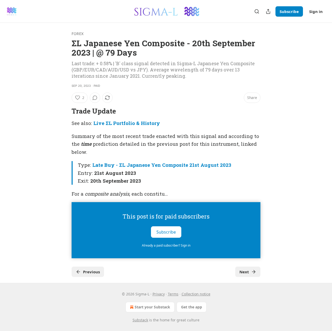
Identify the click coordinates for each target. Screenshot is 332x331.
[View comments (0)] (95, 97)
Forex (78, 33)
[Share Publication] (268, 11)
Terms (173, 294)
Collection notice (196, 294)
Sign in (316, 11)
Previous (91, 271)
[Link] (64, 111)
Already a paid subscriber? (166, 245)
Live (98, 123)
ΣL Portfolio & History (133, 123)
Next (244, 271)
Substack (140, 319)
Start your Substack (152, 306)
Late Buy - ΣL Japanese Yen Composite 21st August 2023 (161, 165)
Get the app (191, 306)
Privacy (159, 294)
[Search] (257, 11)
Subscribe (289, 11)
